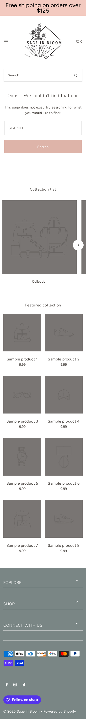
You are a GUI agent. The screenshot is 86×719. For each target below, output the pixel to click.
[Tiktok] (24, 685)
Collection (39, 281)
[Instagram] (15, 685)
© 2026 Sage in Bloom (21, 711)
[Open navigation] (10, 40)
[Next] (78, 245)
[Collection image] (39, 273)
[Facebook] (7, 685)
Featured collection (43, 305)
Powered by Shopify (59, 711)
